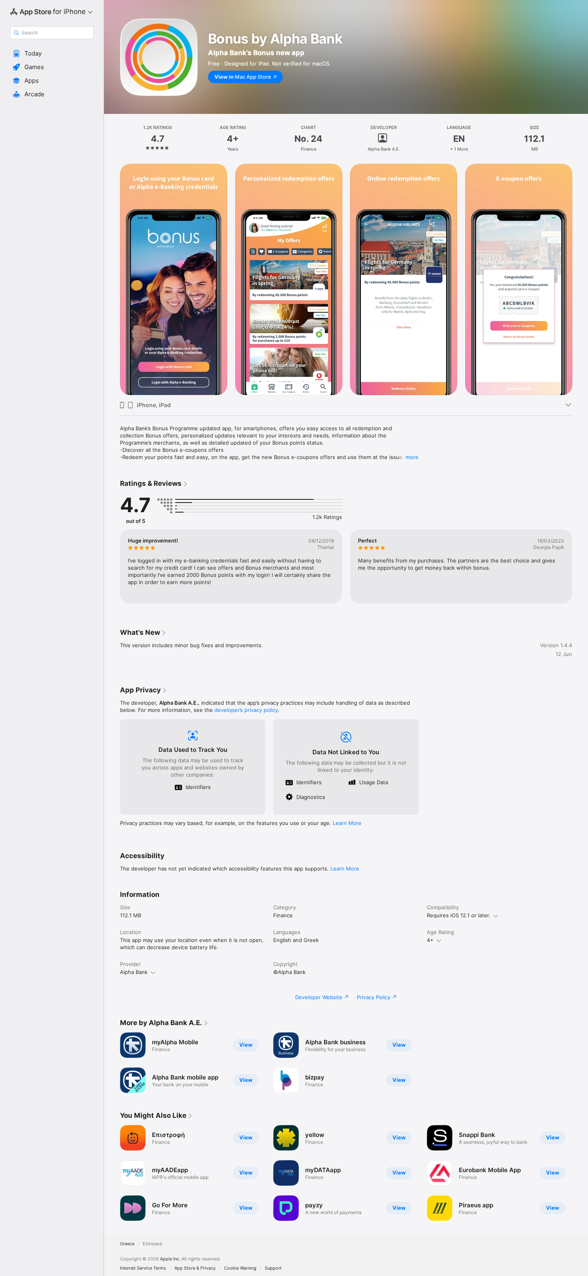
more (412, 457)
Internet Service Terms (143, 1268)
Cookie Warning (240, 1268)
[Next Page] (580, 279)
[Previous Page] (112, 279)
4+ (430, 940)
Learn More (347, 823)
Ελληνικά (152, 1244)
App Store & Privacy (195, 1268)
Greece (127, 1244)
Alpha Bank (134, 972)
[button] (51, 54)
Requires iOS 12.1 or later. (458, 915)
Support (273, 1268)
